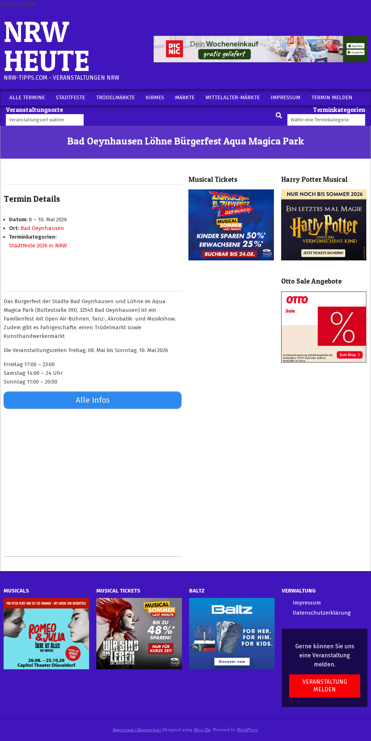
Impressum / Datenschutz (137, 729)
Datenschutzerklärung (322, 613)
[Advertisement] (93, 482)
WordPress (247, 729)
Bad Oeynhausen (42, 228)
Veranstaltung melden (325, 685)
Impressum (307, 602)
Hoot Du (202, 729)
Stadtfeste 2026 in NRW (38, 245)
